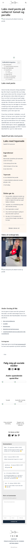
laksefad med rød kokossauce (11, 329)
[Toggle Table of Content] (18, 62)
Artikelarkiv (14, 543)
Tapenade (10, 72)
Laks (9, 71)
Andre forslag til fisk (10, 77)
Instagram (10, 79)
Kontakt (14, 539)
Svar (23, 446)
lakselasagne (6, 326)
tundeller (5, 323)
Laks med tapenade (8, 68)
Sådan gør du (9, 74)
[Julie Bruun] (14, 2)
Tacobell (8, 400)
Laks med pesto (7, 64)
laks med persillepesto (9, 321)
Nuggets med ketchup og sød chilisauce (20, 424)
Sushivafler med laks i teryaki (20, 400)
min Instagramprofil (20, 344)
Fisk (5, 354)
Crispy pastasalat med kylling (8, 423)
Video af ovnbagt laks (11, 76)
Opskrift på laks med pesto (12, 66)
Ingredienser (9, 69)
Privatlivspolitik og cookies (14, 541)
